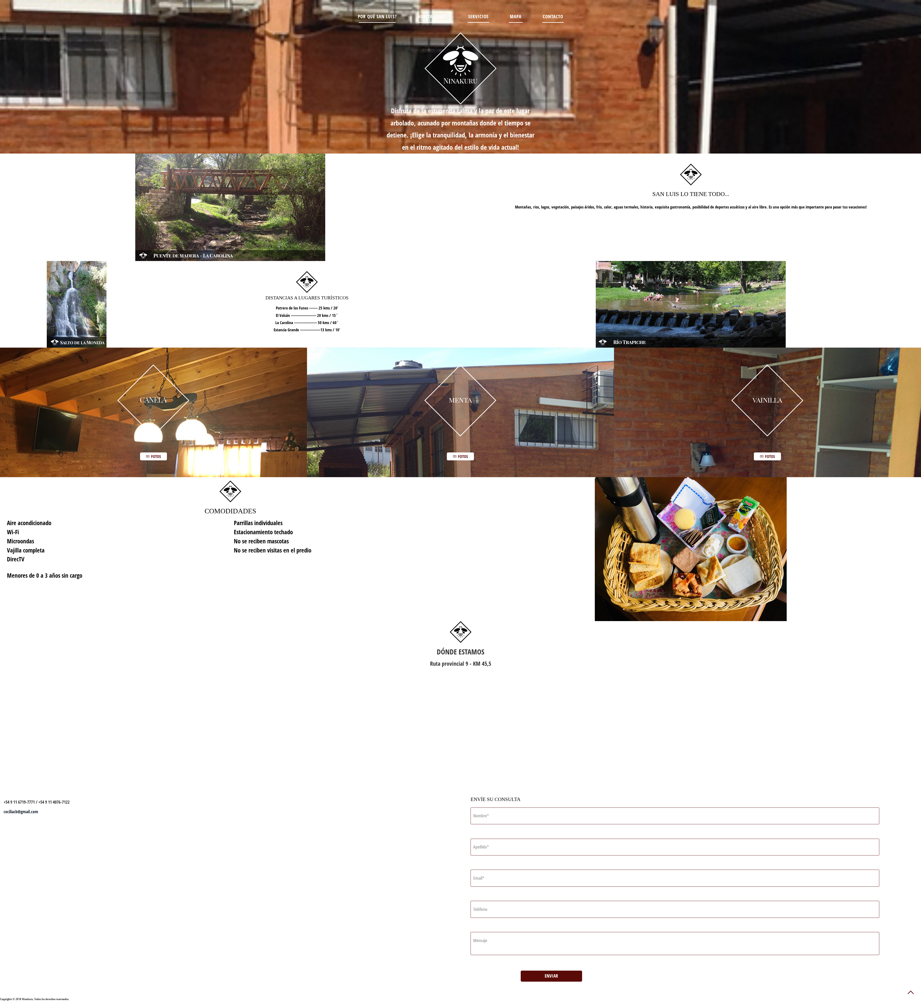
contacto (553, 16)
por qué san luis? (377, 16)
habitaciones (432, 16)
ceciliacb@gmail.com (21, 811)
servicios (478, 16)
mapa (515, 16)
